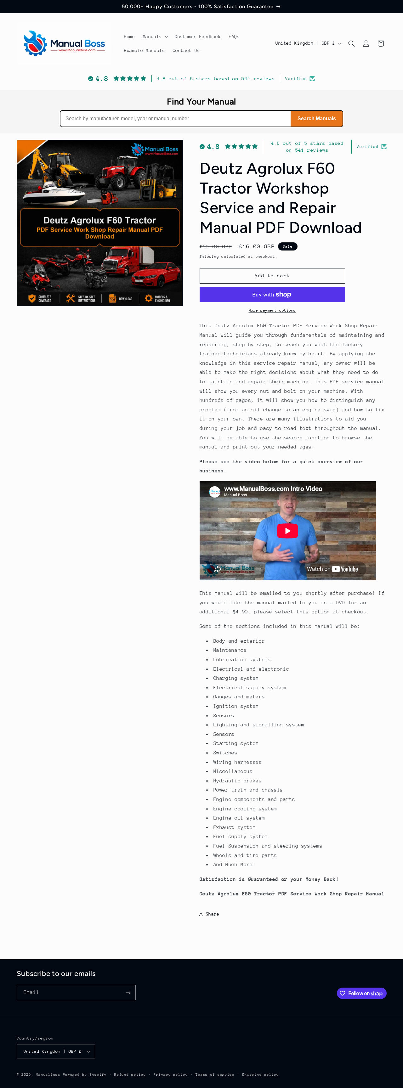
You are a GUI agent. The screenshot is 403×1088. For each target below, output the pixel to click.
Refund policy (130, 1075)
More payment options (272, 310)
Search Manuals (317, 118)
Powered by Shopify (85, 1075)
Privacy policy (171, 1075)
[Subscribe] (128, 992)
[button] (155, 36)
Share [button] (212, 913)
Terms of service (215, 1075)
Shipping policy (260, 1075)
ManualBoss (48, 1075)
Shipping (209, 256)
